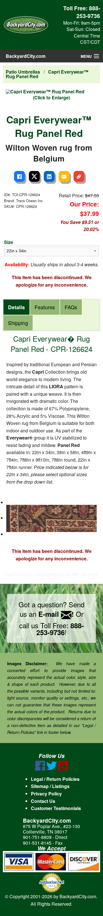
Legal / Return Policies (55, 779)
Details (16, 307)
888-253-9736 (88, 12)
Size (8, 242)
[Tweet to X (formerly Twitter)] (34, 176)
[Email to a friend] (64, 176)
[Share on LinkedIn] (49, 176)
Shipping (18, 322)
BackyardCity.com (25, 56)
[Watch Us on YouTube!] (63, 769)
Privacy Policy (46, 793)
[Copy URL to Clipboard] (79, 176)
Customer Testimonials (56, 808)
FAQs (71, 307)
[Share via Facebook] (19, 176)
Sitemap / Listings (50, 786)
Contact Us (43, 801)
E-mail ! (56, 614)
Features (45, 307)
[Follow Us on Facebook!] (40, 769)
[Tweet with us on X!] (51, 769)
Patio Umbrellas (23, 71)
